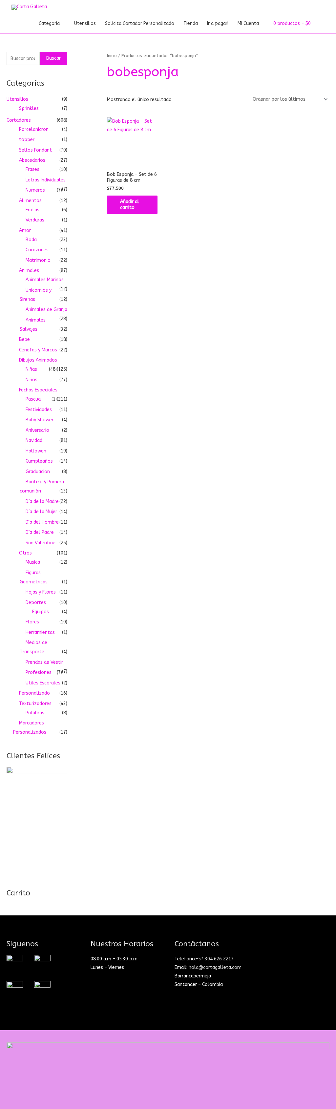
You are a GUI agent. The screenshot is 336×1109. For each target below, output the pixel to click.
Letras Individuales (46, 180)
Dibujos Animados (38, 360)
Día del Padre (40, 532)
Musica (33, 562)
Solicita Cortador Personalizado (139, 23)
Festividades (39, 409)
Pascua (33, 399)
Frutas (32, 210)
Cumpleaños (39, 461)
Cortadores (19, 120)
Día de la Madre (42, 501)
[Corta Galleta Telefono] (42, 989)
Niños (31, 380)
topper (26, 139)
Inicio (112, 55)
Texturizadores (35, 703)
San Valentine (40, 543)
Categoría (49, 23)
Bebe (24, 339)
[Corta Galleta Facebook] (42, 962)
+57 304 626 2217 (215, 959)
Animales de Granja (46, 309)
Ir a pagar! (217, 23)
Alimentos (30, 200)
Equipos (40, 612)
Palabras (35, 713)
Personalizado (34, 693)
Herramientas (40, 632)
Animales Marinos (45, 279)
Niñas (31, 369)
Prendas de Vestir (44, 662)
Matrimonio (38, 260)
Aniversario (37, 430)
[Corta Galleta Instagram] (15, 962)
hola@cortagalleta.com (215, 967)
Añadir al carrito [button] (129, 204)
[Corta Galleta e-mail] (15, 989)
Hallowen (36, 451)
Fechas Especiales (38, 390)
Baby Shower (39, 420)
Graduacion (38, 471)
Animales (29, 270)
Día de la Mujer (41, 511)
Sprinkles (29, 108)
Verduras (35, 220)
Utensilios (85, 23)
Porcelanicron (34, 129)
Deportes (36, 602)
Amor (25, 230)
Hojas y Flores (41, 592)
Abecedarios (32, 160)
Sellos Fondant (35, 150)
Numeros (35, 190)
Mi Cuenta (248, 23)
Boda (31, 239)
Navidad (34, 440)
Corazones (37, 250)
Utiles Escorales (43, 683)
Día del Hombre (42, 522)
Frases (32, 169)
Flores (32, 622)
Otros (25, 553)
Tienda (190, 23)
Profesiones (39, 672)
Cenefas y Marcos (38, 350)
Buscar (53, 58)
